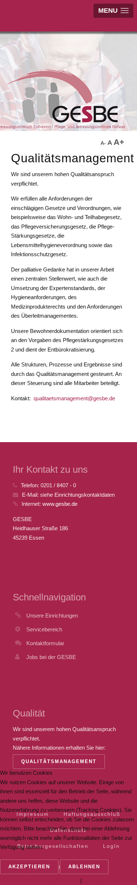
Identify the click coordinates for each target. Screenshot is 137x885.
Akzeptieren (29, 866)
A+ (119, 142)
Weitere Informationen (53, 880)
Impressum (97, 880)
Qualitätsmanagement (58, 761)
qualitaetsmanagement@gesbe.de (74, 398)
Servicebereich (44, 629)
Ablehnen (84, 866)
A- (103, 143)
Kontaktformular (45, 643)
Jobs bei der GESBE (51, 657)
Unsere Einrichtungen (52, 615)
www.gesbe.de (59, 504)
